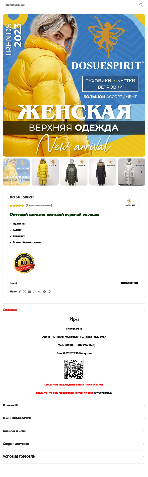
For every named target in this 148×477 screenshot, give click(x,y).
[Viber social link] (49, 292)
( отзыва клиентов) (39, 205)
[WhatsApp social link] (34, 292)
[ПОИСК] (141, 5)
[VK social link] (39, 292)
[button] (7, 85)
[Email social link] (29, 292)
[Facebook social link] (19, 292)
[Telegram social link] (44, 292)
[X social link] (24, 292)
